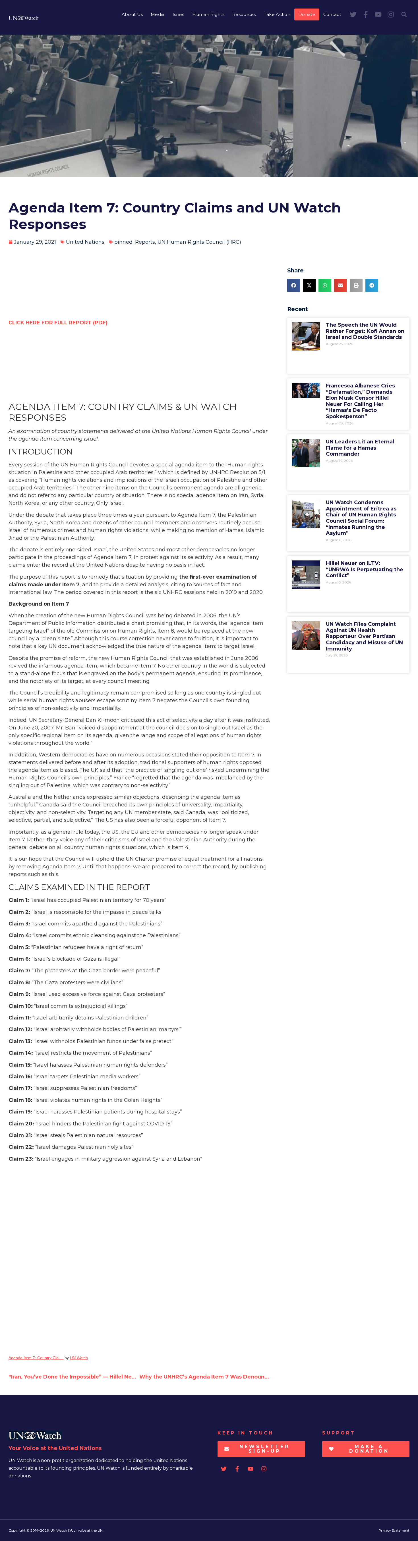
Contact (332, 14)
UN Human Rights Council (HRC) (199, 242)
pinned (123, 242)
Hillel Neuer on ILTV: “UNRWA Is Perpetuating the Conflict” (364, 569)
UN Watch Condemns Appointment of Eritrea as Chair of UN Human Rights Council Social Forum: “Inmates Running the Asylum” (361, 517)
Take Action (277, 14)
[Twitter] (353, 14)
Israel (179, 14)
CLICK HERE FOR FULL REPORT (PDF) (58, 323)
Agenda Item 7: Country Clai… (36, 1358)
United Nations (85, 242)
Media (158, 14)
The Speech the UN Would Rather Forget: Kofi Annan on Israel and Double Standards (365, 331)
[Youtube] (378, 14)
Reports (145, 242)
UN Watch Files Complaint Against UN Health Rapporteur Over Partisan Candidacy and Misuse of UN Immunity (364, 636)
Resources (244, 14)
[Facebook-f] (365, 14)
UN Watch (79, 1358)
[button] (404, 14)
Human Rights (208, 14)
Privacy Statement (393, 1530)
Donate (306, 14)
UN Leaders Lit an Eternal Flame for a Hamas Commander (360, 448)
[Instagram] (390, 14)
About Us (132, 14)
